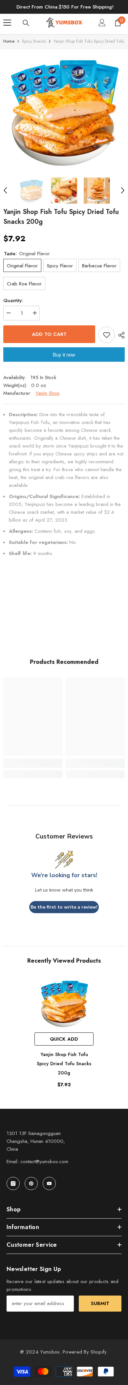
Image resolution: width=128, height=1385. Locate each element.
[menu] (7, 23)
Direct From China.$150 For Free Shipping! (65, 6)
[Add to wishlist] (106, 335)
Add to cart (49, 334)
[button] (5, 190)
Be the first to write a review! (64, 907)
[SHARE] (120, 335)
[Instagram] (13, 1183)
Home (8, 41)
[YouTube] (49, 1183)
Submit (100, 1303)
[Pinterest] (31, 1183)
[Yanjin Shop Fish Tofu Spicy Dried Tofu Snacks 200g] (64, 1002)
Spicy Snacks (34, 41)
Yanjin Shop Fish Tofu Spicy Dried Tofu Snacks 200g (64, 1063)
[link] (32, 763)
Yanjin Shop (47, 393)
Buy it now (64, 354)
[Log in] (102, 22)
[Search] (26, 23)
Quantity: (13, 300)
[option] (64, 110)
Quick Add (64, 1039)
